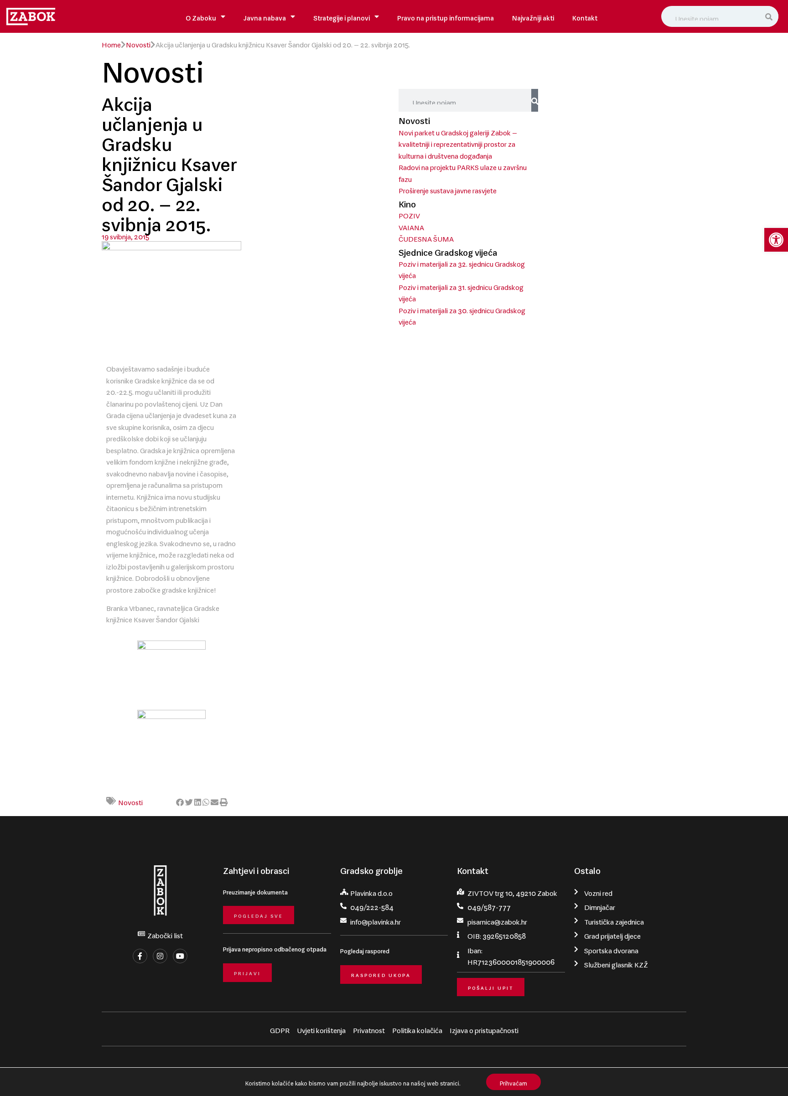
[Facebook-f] (140, 956)
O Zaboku (201, 16)
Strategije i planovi (341, 16)
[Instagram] (160, 956)
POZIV (409, 214)
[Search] (769, 16)
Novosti (138, 43)
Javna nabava (265, 16)
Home (111, 43)
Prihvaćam (513, 1082)
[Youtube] (180, 956)
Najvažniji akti (533, 16)
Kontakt (584, 16)
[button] (776, 240)
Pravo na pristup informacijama (445, 16)
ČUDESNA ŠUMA (426, 237)
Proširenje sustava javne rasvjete (448, 188)
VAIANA (411, 225)
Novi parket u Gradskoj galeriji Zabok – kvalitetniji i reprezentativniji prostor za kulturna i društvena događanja (458, 142)
